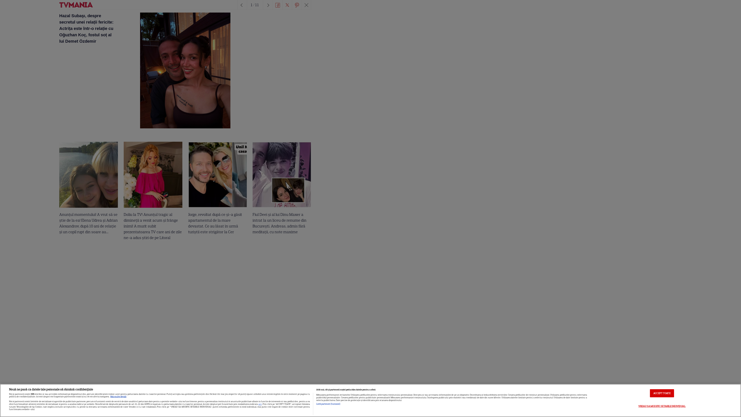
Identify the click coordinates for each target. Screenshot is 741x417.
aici (260, 404)
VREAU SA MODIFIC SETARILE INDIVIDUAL (662, 406)
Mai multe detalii (118, 396)
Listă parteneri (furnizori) (328, 404)
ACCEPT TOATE (662, 393)
